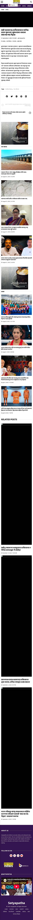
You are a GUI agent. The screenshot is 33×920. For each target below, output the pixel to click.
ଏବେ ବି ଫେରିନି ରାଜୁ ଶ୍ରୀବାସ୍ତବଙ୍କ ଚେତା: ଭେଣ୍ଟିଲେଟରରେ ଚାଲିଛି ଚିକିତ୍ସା (18, 104)
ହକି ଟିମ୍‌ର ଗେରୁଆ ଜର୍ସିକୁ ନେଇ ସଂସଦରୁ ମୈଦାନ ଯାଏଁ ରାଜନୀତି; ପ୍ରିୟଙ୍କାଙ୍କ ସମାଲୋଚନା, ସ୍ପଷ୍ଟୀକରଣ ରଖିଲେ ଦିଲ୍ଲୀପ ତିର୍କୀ (16, 409)
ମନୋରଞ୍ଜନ (18, 911)
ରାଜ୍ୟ (17, 909)
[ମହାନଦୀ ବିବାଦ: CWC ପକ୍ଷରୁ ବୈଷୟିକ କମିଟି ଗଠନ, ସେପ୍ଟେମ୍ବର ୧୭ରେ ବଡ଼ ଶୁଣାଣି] (16, 160)
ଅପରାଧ (24, 911)
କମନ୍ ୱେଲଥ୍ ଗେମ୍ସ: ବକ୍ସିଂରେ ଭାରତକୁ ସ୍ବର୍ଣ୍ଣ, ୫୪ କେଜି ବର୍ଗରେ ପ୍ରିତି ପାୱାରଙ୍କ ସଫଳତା (15, 348)
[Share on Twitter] (11, 96)
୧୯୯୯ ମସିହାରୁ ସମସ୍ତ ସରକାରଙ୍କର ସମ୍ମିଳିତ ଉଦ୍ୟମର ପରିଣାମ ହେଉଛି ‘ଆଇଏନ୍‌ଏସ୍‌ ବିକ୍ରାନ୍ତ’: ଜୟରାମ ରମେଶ (15, 813)
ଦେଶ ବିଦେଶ (8, 41)
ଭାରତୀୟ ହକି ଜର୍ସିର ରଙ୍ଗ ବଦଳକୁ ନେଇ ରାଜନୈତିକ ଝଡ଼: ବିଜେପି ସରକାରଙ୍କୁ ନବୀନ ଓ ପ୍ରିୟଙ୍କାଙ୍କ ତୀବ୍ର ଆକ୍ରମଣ (15, 379)
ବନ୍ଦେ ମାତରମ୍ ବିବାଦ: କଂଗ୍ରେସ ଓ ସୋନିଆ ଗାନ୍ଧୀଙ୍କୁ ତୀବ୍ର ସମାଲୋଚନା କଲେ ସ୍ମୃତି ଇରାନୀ (14, 228)
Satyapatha (22, 38)
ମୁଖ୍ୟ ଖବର (19, 41)
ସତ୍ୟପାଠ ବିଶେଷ (16, 914)
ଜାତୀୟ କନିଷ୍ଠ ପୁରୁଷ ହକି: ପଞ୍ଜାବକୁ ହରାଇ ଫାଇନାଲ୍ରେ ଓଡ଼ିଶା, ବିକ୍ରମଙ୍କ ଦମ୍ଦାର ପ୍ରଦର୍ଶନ (16, 318)
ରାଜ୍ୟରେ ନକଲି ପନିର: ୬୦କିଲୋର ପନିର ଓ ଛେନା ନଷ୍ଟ (14, 198)
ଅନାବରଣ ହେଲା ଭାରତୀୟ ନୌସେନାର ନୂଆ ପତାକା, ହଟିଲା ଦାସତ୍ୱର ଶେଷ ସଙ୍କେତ (15, 680)
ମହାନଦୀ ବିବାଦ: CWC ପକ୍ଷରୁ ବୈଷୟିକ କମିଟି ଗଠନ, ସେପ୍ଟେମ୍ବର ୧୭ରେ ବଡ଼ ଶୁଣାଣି (13, 173)
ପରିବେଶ (29, 6)
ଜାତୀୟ (24, 6)
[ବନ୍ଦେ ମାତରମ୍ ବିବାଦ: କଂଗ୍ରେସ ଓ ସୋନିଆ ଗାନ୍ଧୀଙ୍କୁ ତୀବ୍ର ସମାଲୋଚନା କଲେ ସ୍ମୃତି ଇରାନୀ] (16, 215)
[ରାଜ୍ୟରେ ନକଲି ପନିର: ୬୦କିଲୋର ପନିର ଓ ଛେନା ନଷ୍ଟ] (16, 188)
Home (2, 6)
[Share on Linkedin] (26, 96)
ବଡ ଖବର (14, 41)
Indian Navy (8, 89)
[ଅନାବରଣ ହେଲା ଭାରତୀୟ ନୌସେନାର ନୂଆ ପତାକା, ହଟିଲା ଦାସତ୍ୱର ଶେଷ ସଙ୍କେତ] (16, 616)
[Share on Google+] (16, 96)
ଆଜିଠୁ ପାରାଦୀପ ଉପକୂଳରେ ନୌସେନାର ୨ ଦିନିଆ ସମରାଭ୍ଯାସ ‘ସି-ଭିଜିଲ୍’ (16, 548)
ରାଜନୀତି (18, 6)
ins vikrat (16, 89)
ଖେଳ (29, 911)
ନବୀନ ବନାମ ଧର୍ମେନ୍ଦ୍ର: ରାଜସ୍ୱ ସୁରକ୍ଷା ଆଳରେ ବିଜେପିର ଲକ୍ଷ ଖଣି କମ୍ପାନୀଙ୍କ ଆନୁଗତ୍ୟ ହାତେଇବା (16, 258)
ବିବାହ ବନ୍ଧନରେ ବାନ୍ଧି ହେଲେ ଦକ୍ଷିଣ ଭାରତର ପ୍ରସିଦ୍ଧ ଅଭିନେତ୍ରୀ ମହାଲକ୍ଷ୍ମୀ (13, 112)
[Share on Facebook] (7, 96)
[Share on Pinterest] (21, 96)
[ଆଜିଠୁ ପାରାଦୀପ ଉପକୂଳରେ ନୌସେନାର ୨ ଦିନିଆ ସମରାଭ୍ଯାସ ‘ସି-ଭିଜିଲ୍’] (16, 484)
